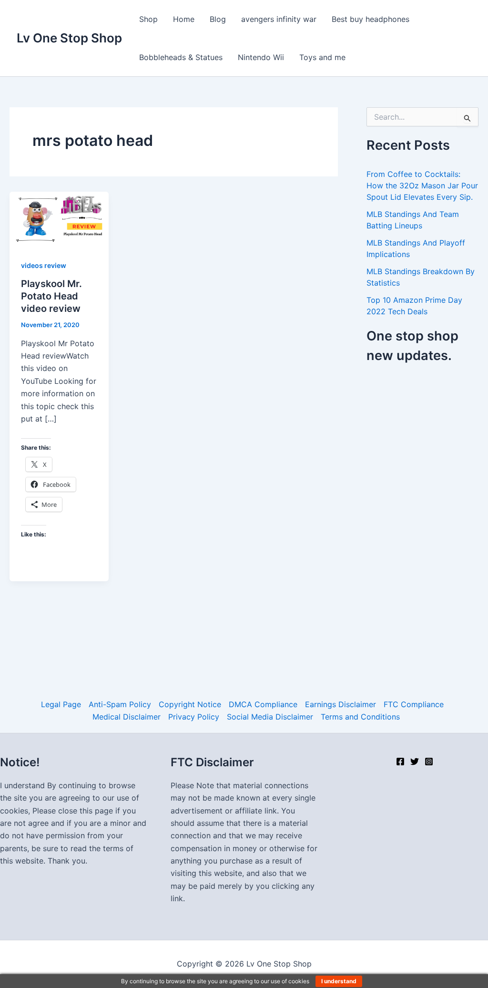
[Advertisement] (427, 522)
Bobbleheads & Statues (181, 57)
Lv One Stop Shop (69, 38)
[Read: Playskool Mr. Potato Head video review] (59, 219)
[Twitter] (414, 761)
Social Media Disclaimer (270, 716)
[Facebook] (400, 761)
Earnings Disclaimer (340, 704)
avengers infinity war (278, 19)
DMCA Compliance (263, 704)
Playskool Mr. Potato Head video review (51, 296)
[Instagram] (429, 761)
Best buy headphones (370, 19)
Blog (218, 19)
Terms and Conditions (360, 716)
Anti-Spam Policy (120, 704)
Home (183, 19)
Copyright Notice (190, 704)
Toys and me (322, 57)
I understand (338, 981)
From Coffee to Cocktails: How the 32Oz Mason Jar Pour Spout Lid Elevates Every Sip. (422, 185)
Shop (148, 19)
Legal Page (61, 704)
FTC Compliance (414, 704)
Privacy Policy (193, 716)
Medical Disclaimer (126, 716)
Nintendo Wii (261, 57)
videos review (43, 265)
